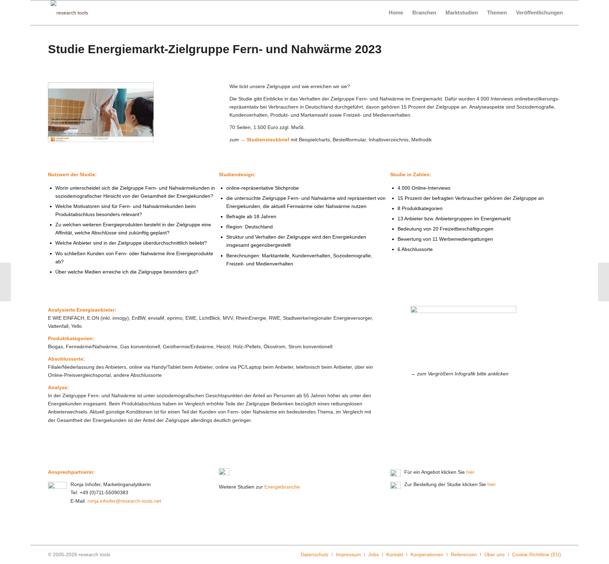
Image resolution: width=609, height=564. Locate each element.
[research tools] (69, 12)
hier (470, 472)
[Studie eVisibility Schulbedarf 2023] (5, 282)
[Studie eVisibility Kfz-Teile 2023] (603, 282)
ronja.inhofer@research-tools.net (124, 501)
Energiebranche (282, 487)
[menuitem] (396, 12)
